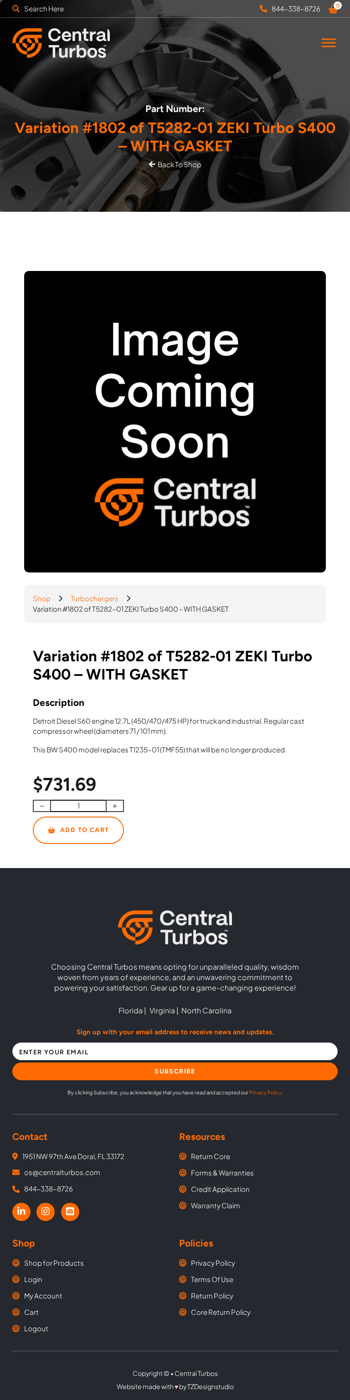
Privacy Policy (265, 1092)
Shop (42, 598)
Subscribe (175, 1071)
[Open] (328, 43)
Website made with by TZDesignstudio (175, 1386)
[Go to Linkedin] (21, 1212)
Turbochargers (94, 598)
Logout (36, 1328)
